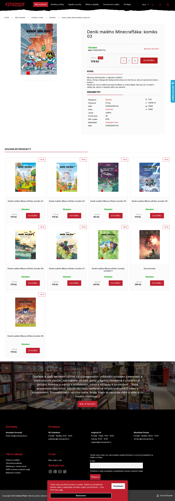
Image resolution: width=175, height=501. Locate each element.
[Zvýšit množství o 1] (135, 60)
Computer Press (111, 122)
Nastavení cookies (13, 473)
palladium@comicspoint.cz (58, 439)
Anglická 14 (96, 433)
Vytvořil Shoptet (166, 496)
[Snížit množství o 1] (124, 60)
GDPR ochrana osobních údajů (18, 469)
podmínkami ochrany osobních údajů (128, 471)
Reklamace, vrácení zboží (16, 466)
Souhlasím (118, 486)
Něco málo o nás (55, 460)
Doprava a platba (13, 460)
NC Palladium (54, 433)
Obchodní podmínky (14, 463)
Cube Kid (109, 109)
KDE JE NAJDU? (87, 404)
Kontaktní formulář (14, 433)
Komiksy (108, 100)
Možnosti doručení (151, 49)
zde (61, 490)
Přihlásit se (95, 477)
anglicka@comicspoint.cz (101, 442)
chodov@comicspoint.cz (143, 439)
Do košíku (148, 60)
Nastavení (81, 495)
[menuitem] (40, 4)
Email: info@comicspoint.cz (16, 436)
